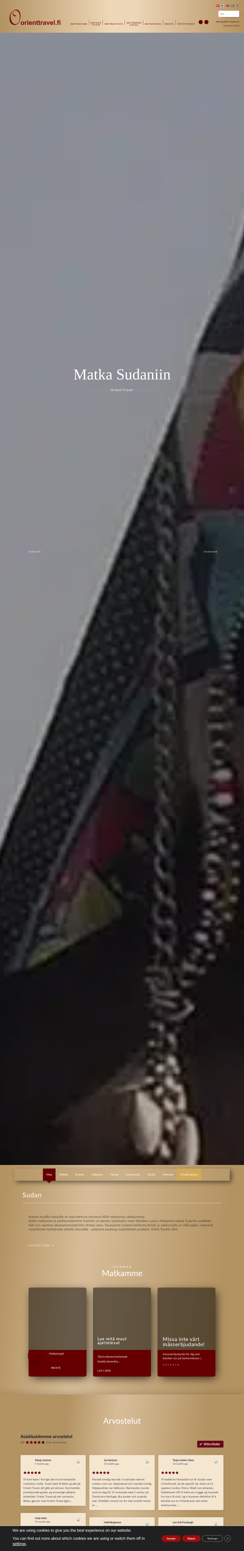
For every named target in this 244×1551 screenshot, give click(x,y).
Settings (212, 1538)
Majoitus (97, 1174)
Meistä (169, 24)
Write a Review (212, 1444)
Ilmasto (79, 1174)
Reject (191, 1538)
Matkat (63, 1174)
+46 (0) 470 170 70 (231, 26)
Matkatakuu (153, 24)
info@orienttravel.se (227, 22)
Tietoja (114, 1174)
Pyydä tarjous (189, 1174)
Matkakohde (79, 24)
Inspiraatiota (113, 24)
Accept (171, 1538)
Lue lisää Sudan (41, 1245)
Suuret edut (133, 1174)
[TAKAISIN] (24, 552)
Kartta (151, 1174)
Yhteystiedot (186, 24)
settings (19, 1544)
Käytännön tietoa (134, 24)
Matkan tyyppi (96, 24)
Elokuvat (168, 1174)
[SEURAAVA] (219, 552)
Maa (49, 1174)
